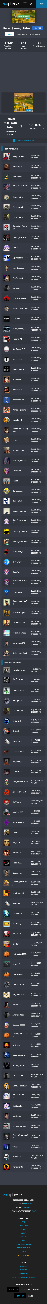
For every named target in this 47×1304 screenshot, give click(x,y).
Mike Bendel (28, 1204)
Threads (23, 1266)
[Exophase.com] (11, 4)
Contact (23, 1237)
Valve (34, 1211)
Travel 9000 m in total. (10, 123)
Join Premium (23, 1255)
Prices (31, 34)
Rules (23, 1229)
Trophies (9, 34)
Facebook (23, 1273)
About (23, 1233)
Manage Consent (23, 1244)
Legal (23, 1240)
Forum (38, 34)
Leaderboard (21, 34)
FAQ (23, 1222)
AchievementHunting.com (23, 1277)
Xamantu (28, 1207)
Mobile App (23, 1225)
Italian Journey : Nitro (16, 28)
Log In (41, 4)
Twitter (23, 1270)
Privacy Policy (23, 1248)
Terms (23, 1251)
